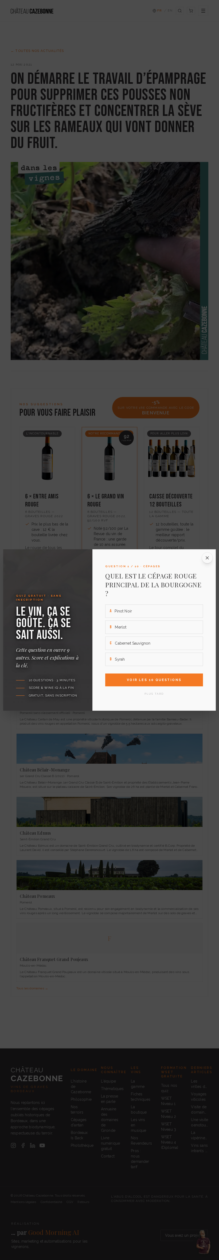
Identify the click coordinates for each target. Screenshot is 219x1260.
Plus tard (154, 693)
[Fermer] (207, 558)
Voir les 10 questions (154, 680)
